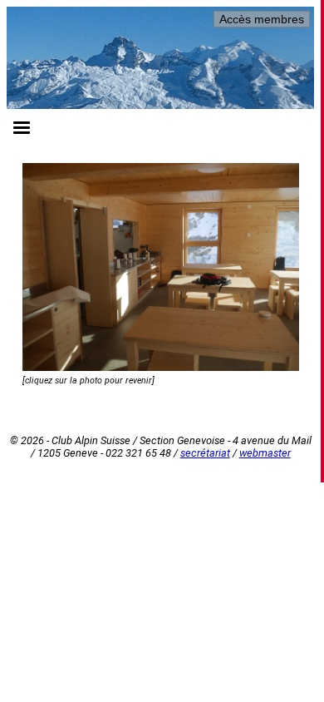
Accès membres (261, 19)
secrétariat (205, 453)
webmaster (265, 453)
